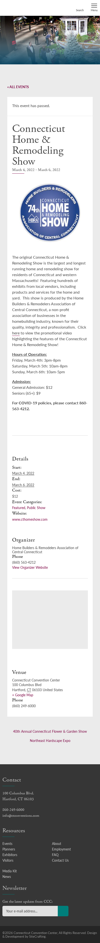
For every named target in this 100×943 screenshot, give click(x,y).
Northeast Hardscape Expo (50, 740)
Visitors (7, 860)
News (6, 876)
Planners (8, 849)
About (56, 843)
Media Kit (9, 871)
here (16, 333)
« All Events (18, 86)
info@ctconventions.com (20, 815)
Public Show (36, 507)
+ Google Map (22, 694)
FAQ (55, 854)
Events (7, 843)
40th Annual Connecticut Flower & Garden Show (50, 731)
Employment (61, 849)
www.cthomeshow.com (30, 519)
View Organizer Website (30, 567)
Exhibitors (9, 854)
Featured (18, 507)
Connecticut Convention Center (21, 8)
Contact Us (60, 860)
